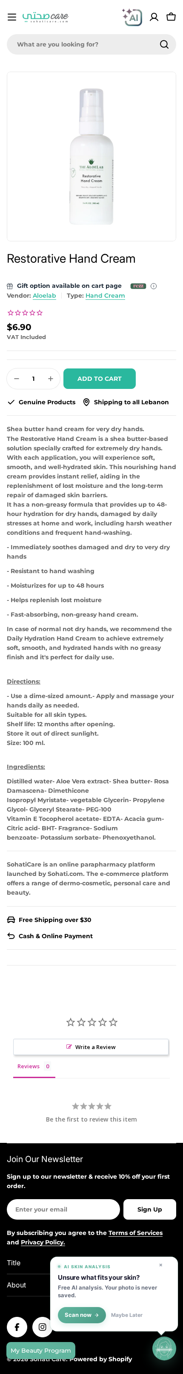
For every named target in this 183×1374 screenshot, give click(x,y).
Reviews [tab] (28, 1066)
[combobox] (91, 44)
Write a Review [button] (95, 1047)
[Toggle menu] (12, 17)
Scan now (78, 1315)
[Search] (164, 44)
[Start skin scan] (164, 1349)
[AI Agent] (132, 17)
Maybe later (127, 1315)
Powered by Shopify (100, 1359)
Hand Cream (105, 295)
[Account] (154, 17)
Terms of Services (136, 1233)
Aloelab (44, 295)
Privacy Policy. (43, 1242)
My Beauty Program (41, 1350)
